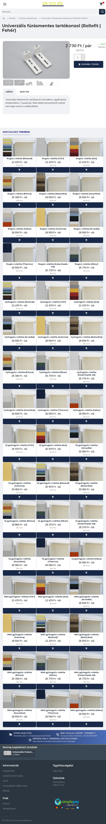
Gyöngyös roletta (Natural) (19, 302)
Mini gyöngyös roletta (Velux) (86, 710)
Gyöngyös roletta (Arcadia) (19, 337)
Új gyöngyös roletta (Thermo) (53, 560)
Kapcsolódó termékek (16, 132)
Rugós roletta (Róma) (19, 193)
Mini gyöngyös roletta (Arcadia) (86, 598)
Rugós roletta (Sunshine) (86, 193)
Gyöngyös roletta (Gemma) (53, 337)
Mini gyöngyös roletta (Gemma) (19, 636)
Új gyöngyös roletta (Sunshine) (19, 560)
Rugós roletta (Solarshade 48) (53, 265)
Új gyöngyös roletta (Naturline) (86, 484)
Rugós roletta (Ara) (86, 158)
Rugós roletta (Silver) (86, 264)
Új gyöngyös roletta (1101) (19, 445)
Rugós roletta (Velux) (19, 228)
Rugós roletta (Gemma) (53, 228)
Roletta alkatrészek (28, 18)
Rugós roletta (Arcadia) (87, 228)
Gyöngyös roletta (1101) (53, 302)
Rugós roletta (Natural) (19, 158)
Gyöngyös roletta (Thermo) (53, 410)
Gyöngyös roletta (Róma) (19, 372)
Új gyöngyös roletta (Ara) (53, 445)
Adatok (24, 92)
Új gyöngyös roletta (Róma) (19, 521)
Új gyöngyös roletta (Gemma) (19, 484)
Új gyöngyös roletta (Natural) (53, 483)
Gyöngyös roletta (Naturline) (86, 337)
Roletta (12, 18)
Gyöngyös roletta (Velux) (86, 410)
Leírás (9, 92)
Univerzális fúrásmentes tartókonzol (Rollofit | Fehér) (23, 752)
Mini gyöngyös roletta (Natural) (53, 636)
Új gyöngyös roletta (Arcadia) (86, 446)
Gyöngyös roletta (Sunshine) (19, 410)
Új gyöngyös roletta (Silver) (53, 521)
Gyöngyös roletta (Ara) (86, 302)
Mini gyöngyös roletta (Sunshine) (19, 711)
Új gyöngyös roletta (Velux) (86, 558)
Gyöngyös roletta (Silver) (53, 372)
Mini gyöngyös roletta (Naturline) (86, 636)
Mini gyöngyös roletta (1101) (19, 596)
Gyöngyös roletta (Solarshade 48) (86, 373)
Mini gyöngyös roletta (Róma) (19, 673)
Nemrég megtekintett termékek (20, 747)
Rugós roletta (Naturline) (53, 193)
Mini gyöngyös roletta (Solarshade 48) (86, 673)
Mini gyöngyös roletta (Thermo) (53, 711)
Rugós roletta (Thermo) (19, 264)
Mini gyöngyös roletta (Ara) (53, 596)
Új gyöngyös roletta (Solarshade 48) (86, 522)
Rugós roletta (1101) (53, 158)
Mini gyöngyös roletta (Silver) (53, 673)
